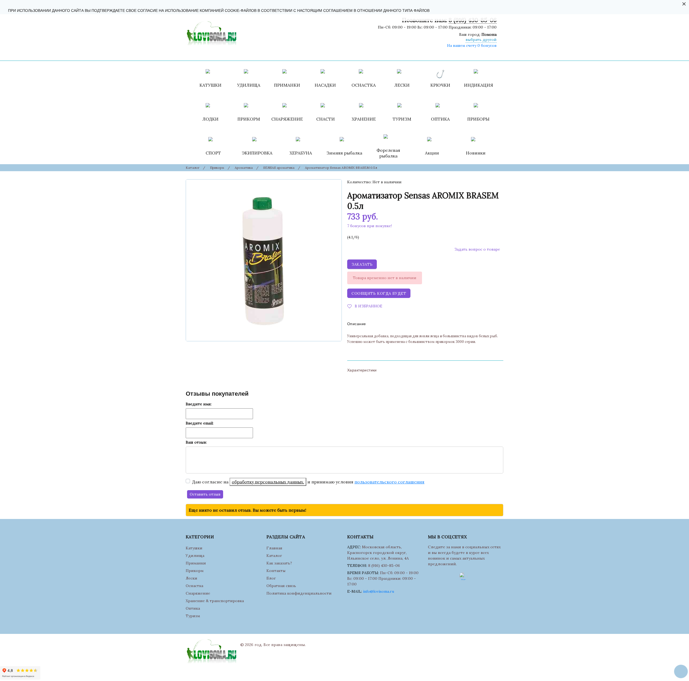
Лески (191, 578)
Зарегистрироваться (401, 53)
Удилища (195, 555)
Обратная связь (281, 585)
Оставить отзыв (205, 494)
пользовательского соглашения (389, 482)
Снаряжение (198, 593)
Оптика (193, 608)
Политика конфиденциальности (299, 593)
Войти (371, 53)
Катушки (194, 548)
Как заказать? (279, 563)
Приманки (196, 563)
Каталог (274, 555)
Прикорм (194, 570)
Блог (271, 578)
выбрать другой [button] (481, 39)
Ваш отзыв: (196, 442)
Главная (274, 548)
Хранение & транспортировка (215, 600)
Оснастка (194, 585)
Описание (356, 324)
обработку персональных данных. (268, 482)
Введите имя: (199, 404)
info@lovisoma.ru (378, 591)
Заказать (361, 264)
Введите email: (199, 423)
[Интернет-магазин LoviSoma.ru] (211, 32)
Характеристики (362, 370)
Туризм (193, 615)
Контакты (276, 570)
